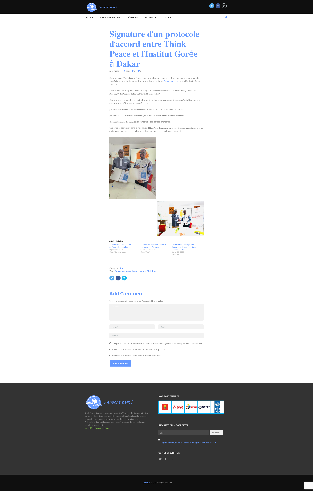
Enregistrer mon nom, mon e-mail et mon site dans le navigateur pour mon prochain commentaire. (157, 343)
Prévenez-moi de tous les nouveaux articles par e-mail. (136, 355)
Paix (122, 268)
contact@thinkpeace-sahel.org (97, 428)
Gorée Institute (171, 81)
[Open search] (226, 17)
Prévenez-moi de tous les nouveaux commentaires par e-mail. (140, 349)
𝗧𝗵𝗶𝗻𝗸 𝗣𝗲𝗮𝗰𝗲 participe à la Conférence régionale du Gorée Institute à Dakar (184, 247)
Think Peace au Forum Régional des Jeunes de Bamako (153, 245)
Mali (149, 271)
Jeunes (143, 271)
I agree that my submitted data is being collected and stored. (188, 442)
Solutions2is (145, 483)
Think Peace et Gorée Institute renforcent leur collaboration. (121, 245)
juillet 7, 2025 (114, 71)
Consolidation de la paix (127, 271)
